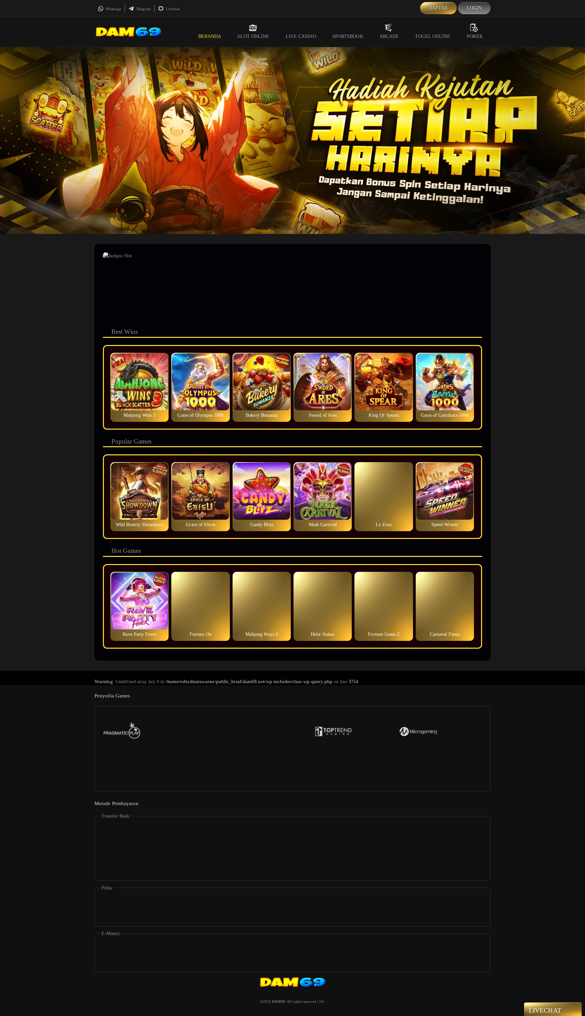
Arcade (389, 36)
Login (474, 7)
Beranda (209, 36)
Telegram (143, 9)
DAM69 (278, 1001)
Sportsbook (347, 36)
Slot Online (253, 36)
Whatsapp (113, 9)
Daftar (438, 7)
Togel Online (432, 36)
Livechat (172, 9)
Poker (475, 36)
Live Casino (301, 36)
